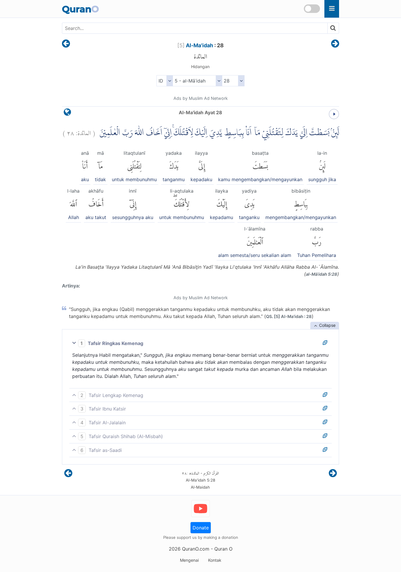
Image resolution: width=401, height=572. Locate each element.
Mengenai (189, 560)
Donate (201, 528)
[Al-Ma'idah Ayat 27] (66, 44)
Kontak (214, 560)
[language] (67, 113)
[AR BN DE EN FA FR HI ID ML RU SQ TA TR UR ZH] (164, 80)
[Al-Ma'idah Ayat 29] (335, 44)
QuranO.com (195, 549)
